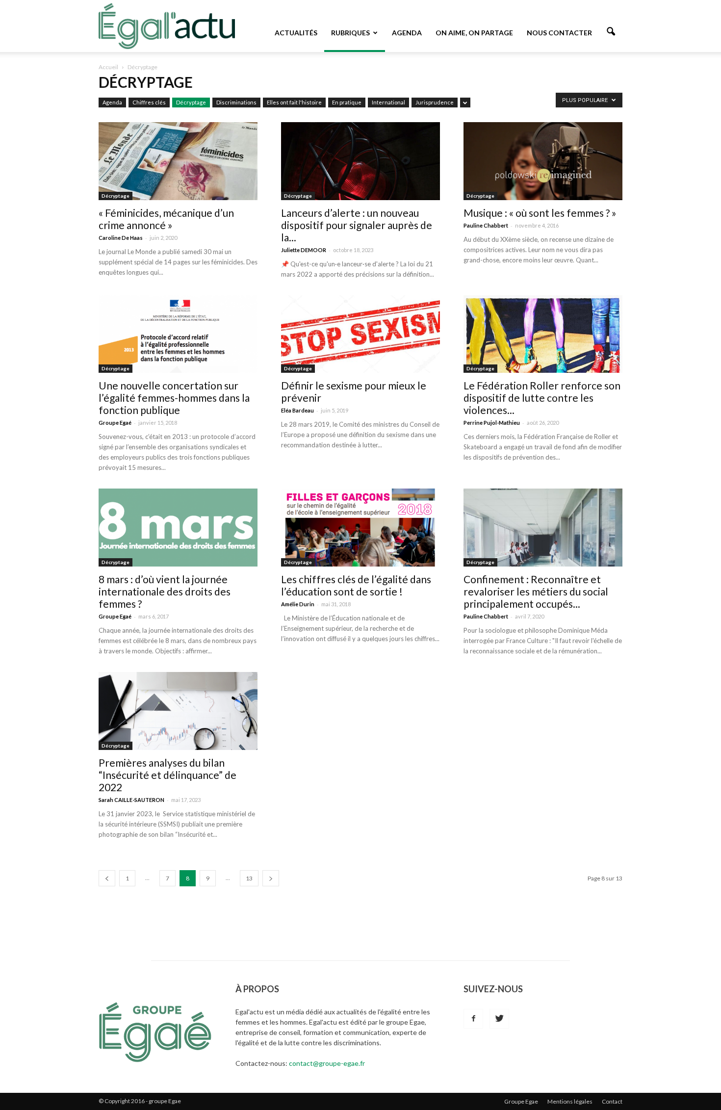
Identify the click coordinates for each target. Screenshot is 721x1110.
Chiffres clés (149, 102)
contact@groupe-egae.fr (327, 1063)
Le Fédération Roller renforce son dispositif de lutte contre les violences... (542, 397)
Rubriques (350, 32)
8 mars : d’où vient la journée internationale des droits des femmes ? (165, 591)
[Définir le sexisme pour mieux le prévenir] (360, 334)
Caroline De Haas (121, 237)
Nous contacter (559, 32)
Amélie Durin (297, 604)
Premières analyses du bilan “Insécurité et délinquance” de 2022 (167, 774)
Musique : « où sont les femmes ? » (540, 213)
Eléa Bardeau (297, 410)
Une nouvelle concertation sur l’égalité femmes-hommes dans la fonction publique (174, 397)
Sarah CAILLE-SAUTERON (131, 800)
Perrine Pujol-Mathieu (492, 422)
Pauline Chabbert (486, 225)
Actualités (296, 32)
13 (249, 878)
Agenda (407, 32)
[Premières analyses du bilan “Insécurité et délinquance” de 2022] (178, 711)
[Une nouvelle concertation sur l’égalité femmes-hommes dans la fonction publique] (178, 334)
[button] (610, 32)
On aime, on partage (474, 32)
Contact (612, 1101)
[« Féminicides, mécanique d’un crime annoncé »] (178, 161)
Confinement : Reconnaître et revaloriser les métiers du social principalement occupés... (536, 591)
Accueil (108, 67)
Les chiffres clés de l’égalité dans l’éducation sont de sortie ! (356, 585)
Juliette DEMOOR (303, 250)
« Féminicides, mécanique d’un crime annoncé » (166, 219)
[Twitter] (499, 1019)
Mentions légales (569, 1101)
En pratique (346, 102)
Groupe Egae (521, 1101)
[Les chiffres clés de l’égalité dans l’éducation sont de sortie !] (360, 528)
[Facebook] (473, 1019)
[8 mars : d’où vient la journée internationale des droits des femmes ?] (178, 528)
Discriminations (236, 102)
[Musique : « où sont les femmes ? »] (543, 161)
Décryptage (191, 102)
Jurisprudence (434, 102)
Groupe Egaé (115, 422)
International (388, 102)
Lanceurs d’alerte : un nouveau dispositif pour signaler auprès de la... (356, 225)
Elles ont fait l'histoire (294, 102)
